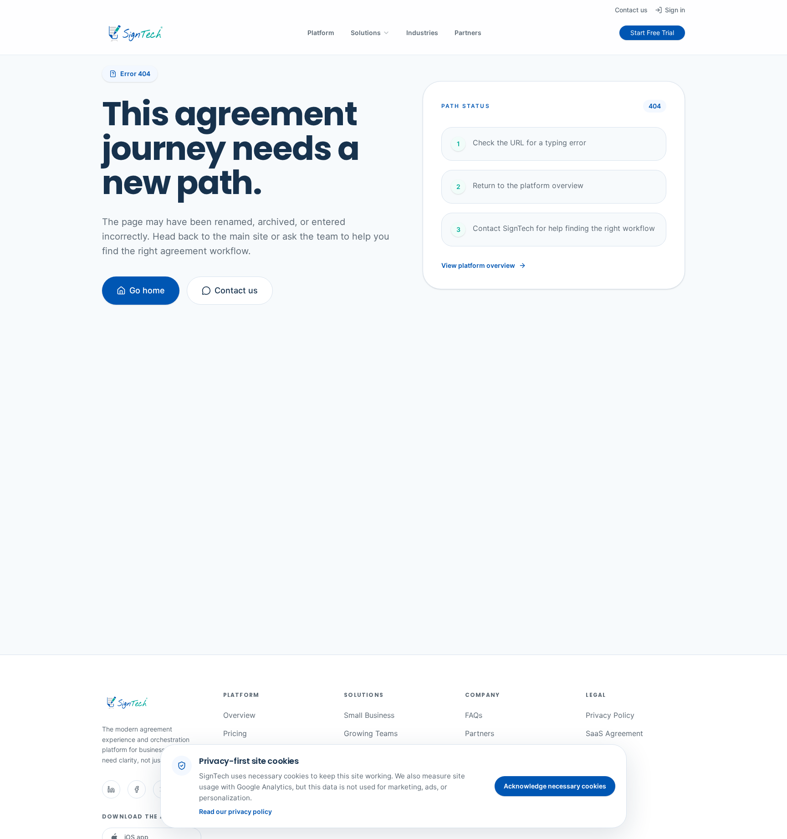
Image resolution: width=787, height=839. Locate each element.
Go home (147, 290)
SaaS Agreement (614, 733)
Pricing (235, 733)
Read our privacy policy (235, 811)
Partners (468, 32)
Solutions (366, 32)
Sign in (675, 10)
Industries (422, 32)
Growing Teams (371, 733)
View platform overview (478, 265)
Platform (320, 32)
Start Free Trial (652, 32)
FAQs (473, 715)
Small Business (369, 715)
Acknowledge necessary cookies (555, 786)
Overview (239, 715)
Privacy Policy (610, 715)
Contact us (631, 10)
